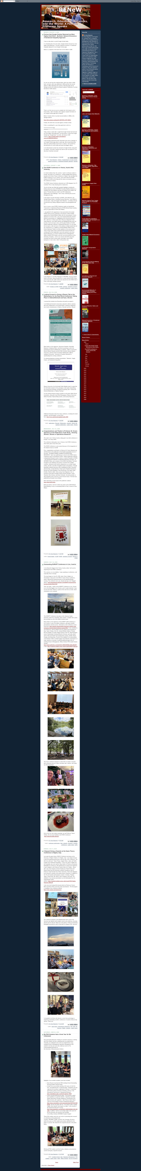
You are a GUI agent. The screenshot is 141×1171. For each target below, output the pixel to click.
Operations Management (69, 1157)
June (86, 356)
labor (61, 843)
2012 (85, 393)
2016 (85, 386)
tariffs (76, 844)
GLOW (56, 556)
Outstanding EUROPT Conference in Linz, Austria (60, 564)
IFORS (60, 286)
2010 (85, 397)
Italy (71, 1026)
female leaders (51, 556)
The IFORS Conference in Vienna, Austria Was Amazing (91, 350)
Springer (76, 161)
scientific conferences (65, 288)
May (86, 358)
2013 (85, 391)
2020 (85, 378)
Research (70, 843)
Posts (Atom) (51, 1165)
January (87, 366)
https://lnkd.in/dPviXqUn (49, 482)
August (87, 343)
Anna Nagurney (53, 159)
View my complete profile (89, 83)
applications (52, 423)
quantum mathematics (61, 424)
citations (60, 159)
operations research (72, 286)
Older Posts (76, 1162)
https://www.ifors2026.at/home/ (51, 836)
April (86, 360)
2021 (85, 376)
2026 (85, 342)
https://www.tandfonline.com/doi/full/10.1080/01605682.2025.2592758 (60, 645)
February (87, 364)
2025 (85, 368)
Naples (63, 1028)
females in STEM (54, 286)
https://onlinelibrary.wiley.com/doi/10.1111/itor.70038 (59, 1093)
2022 (85, 374)
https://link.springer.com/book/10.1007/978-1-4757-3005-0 (57, 120)
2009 (85, 399)
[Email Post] (68, 157)
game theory (54, 1026)
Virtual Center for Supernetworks (91, 334)
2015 (85, 387)
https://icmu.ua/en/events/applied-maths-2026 (57, 417)
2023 (85, 372)
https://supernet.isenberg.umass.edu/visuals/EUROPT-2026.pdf (62, 646)
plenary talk (74, 423)
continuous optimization (54, 843)
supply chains (74, 288)
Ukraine (76, 424)
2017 (85, 384)
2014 (85, 389)
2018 (85, 382)
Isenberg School (56, 1157)
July (86, 354)
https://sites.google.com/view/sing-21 (52, 889)
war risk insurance (73, 1158)
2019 (85, 380)
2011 (85, 395)
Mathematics (63, 423)
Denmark (57, 423)
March (86, 362)
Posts (85, 92)
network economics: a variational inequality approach (60, 161)
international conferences (64, 1026)
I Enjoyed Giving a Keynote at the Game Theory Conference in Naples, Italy (59, 852)
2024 (85, 370)
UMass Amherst (64, 1158)
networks (65, 286)
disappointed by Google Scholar (69, 159)
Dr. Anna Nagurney (88, 35)
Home (56, 1162)
